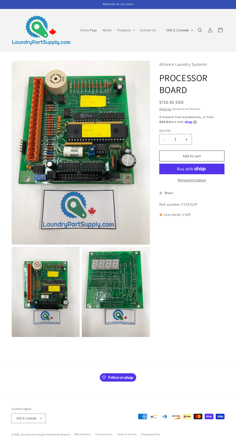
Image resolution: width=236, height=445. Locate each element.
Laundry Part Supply (33, 434)
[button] (126, 30)
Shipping (165, 109)
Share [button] (169, 193)
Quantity (165, 130)
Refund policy (82, 434)
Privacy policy (103, 434)
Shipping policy (150, 434)
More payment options (192, 180)
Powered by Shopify (58, 434)
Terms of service (126, 434)
